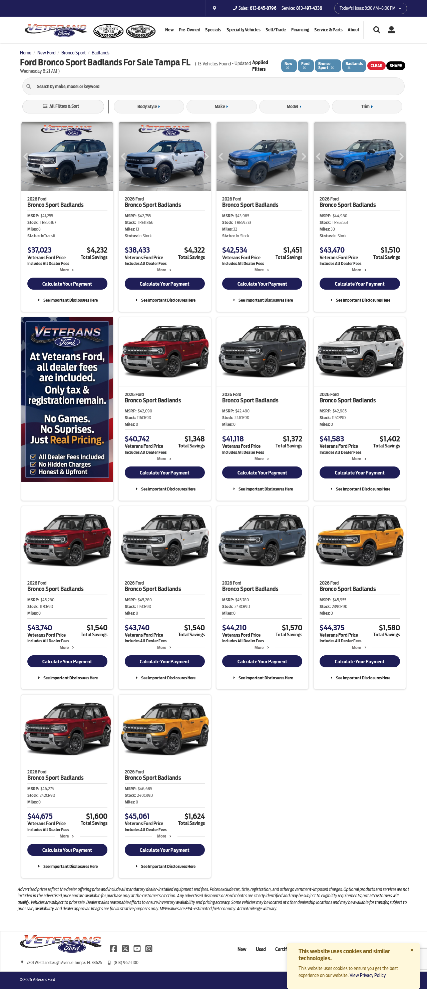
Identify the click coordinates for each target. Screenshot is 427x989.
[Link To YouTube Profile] (137, 948)
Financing (300, 29)
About (353, 29)
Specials (213, 29)
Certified (284, 949)
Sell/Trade (276, 29)
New (169, 29)
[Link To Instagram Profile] (148, 948)
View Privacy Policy (368, 975)
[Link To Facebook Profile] (114, 948)
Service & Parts (328, 29)
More (64, 269)
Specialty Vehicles (244, 29)
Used (261, 949)
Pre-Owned (189, 29)
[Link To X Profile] (125, 948)
